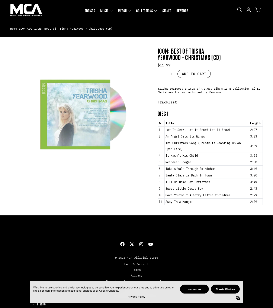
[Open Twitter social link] (131, 244)
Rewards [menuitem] (182, 11)
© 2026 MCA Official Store (136, 257)
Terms (136, 270)
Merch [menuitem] (122, 11)
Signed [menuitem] (166, 11)
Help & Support (136, 264)
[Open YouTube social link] (150, 244)
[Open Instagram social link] (141, 244)
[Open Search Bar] (239, 9)
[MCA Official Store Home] (26, 9)
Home (13, 28)
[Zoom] (79, 116)
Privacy (137, 275)
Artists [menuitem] (90, 11)
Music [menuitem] (104, 11)
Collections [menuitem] (144, 11)
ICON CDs (25, 28)
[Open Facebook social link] (122, 244)
